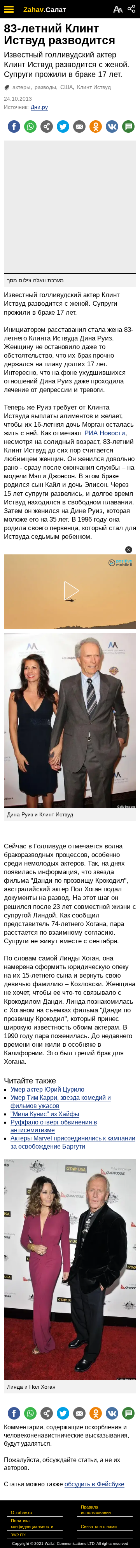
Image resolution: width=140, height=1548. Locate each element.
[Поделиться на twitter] (63, 126)
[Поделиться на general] (46, 126)
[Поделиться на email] (79, 126)
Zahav (33, 10)
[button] (128, 549)
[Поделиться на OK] (95, 126)
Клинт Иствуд (94, 87)
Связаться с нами (99, 1526)
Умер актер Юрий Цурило (47, 1089)
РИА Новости (104, 433)
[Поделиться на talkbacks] (128, 126)
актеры (21, 87)
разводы (45, 87)
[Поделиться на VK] (112, 126)
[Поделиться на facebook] (14, 126)
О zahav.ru (21, 1512)
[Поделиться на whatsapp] (30, 126)
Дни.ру (39, 107)
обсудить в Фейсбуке (94, 1484)
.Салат (55, 10)
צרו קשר (18, 1534)
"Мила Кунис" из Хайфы (44, 1114)
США (66, 87)
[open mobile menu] (9, 9)
